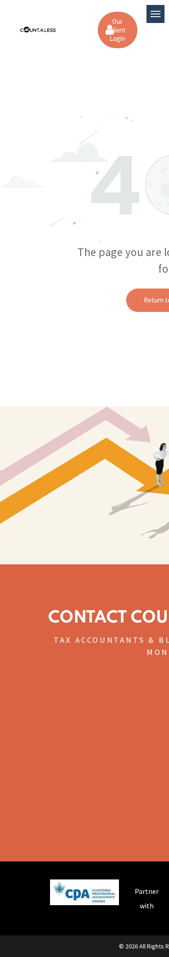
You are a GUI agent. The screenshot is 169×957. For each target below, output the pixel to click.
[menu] (155, 14)
